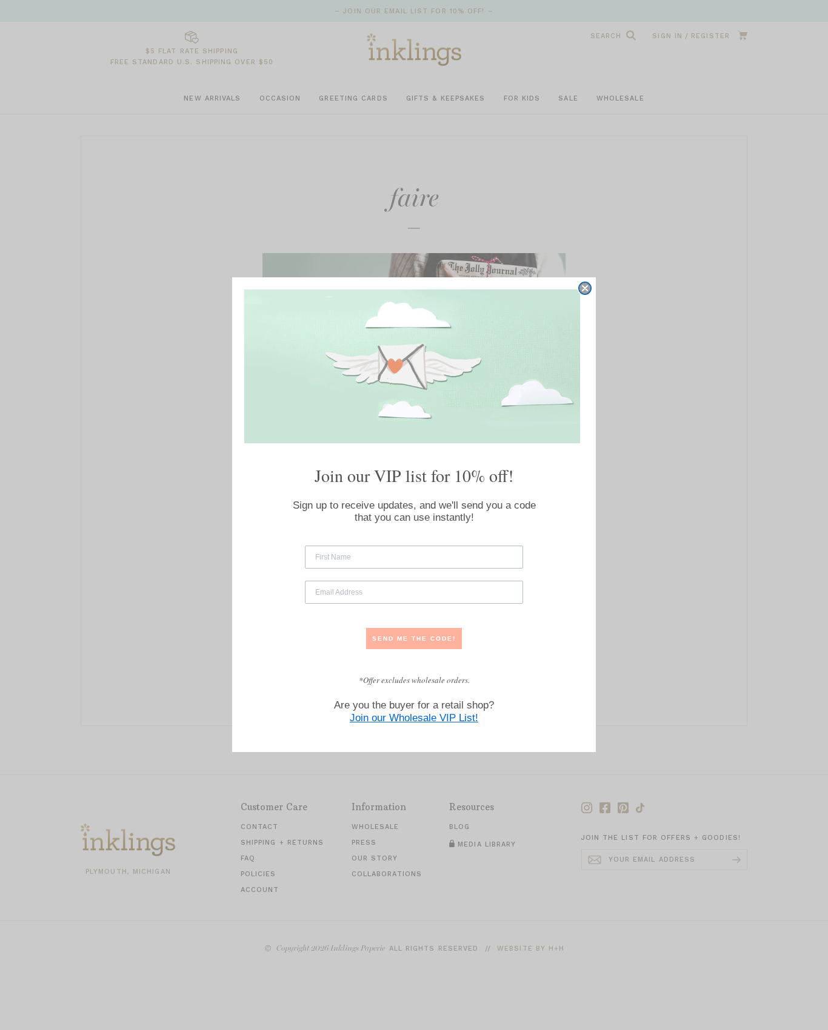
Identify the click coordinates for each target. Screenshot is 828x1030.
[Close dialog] (585, 288)
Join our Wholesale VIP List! (414, 718)
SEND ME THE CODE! (414, 638)
